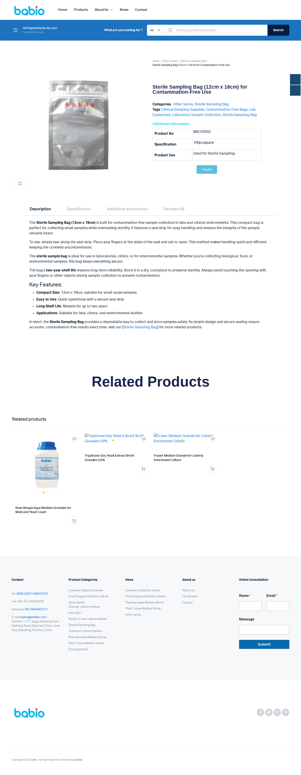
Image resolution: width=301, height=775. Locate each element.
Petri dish (75, 613)
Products (81, 9)
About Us (102, 9)
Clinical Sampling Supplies (182, 109)
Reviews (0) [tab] (174, 209)
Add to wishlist (74, 439)
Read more (74, 521)
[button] (19, 183)
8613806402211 (36, 609)
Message (246, 619)
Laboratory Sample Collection (196, 115)
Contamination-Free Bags (227, 109)
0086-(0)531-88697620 (32, 593)
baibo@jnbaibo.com (33, 617)
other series (133, 614)
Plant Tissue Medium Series (86, 643)
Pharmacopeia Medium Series (88, 637)
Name (245, 596)
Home (62, 9)
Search (278, 30)
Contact (141, 9)
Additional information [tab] (127, 209)
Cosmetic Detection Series (86, 590)
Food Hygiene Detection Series (89, 596)
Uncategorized (78, 649)
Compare (76, 447)
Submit (264, 644)
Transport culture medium (85, 631)
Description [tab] (40, 209)
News (124, 9)
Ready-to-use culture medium (88, 619)
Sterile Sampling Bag (193, 61)
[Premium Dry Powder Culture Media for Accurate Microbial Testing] (30, 712)
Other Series (170, 61)
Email (272, 596)
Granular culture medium (84, 606)
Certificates (189, 596)
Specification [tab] (79, 209)
